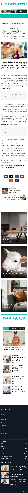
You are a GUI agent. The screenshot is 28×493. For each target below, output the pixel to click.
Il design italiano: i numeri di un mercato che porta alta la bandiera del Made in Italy (13, 238)
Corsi (2, 422)
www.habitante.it (6, 162)
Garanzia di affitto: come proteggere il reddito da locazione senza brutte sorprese (18, 369)
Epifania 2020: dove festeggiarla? (14, 190)
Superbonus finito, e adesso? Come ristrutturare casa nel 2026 (18, 379)
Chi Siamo (3, 414)
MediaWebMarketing (19, 491)
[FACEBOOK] (6, 176)
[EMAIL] (17, 180)
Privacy (2, 430)
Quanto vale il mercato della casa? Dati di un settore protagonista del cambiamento (13, 306)
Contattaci (3, 416)
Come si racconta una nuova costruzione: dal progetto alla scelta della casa (18, 390)
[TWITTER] (11, 176)
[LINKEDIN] (17, 176)
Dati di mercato (14, 28)
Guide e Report (4, 425)
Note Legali (3, 428)
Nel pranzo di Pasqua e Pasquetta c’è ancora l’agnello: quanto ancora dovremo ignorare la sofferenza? (14, 272)
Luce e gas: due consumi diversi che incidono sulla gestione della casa (13, 349)
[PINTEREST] (22, 176)
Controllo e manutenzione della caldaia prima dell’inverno (18, 358)
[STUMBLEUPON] (11, 180)
